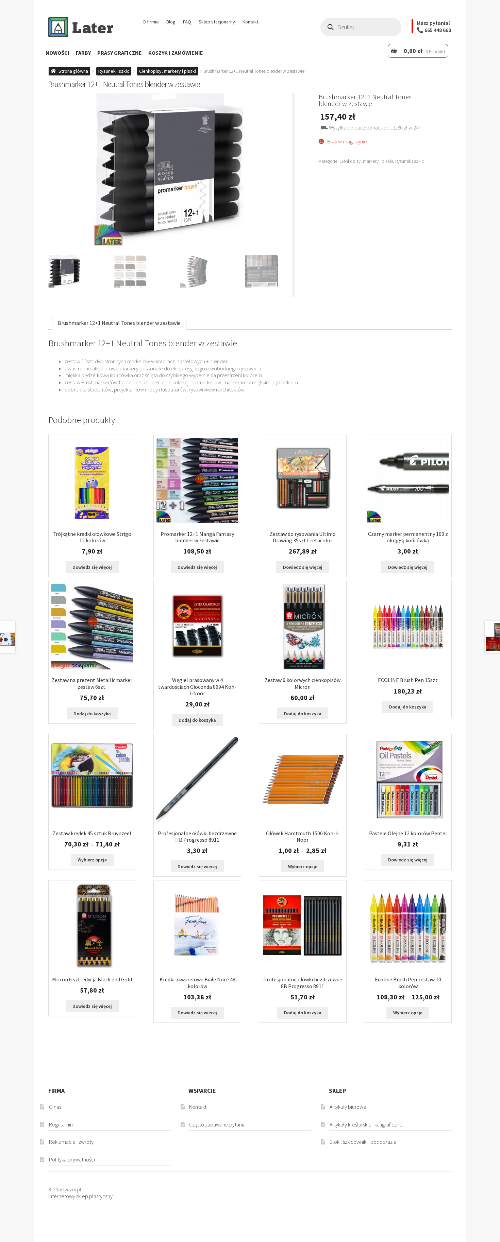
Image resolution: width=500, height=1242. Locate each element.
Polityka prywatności (72, 1159)
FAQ (187, 22)
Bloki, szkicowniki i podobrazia (363, 1141)
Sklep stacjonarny (217, 22)
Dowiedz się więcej (92, 567)
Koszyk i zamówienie (175, 52)
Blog (171, 22)
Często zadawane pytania (217, 1124)
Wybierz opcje (92, 860)
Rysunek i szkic (113, 71)
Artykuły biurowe (348, 1106)
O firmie (151, 22)
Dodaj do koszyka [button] (92, 714)
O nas (55, 1106)
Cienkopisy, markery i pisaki (167, 71)
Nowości (57, 52)
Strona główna (73, 71)
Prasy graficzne (119, 52)
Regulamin (61, 1124)
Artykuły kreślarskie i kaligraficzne (366, 1124)
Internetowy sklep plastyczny (80, 1196)
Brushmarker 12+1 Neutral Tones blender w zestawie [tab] (119, 322)
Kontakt (251, 22)
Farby (83, 52)
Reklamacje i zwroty (71, 1141)
